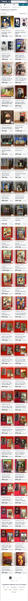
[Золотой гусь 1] (21, 140)
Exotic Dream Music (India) (6, 151)
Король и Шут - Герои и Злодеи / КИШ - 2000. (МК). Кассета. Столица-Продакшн (7, 408)
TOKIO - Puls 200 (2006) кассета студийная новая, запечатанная (20, 80)
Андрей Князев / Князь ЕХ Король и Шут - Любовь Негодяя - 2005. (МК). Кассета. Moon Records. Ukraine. (7, 363)
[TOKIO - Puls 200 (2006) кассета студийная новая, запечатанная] (21, 68)
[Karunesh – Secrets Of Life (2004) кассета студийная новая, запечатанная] (7, 68)
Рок (4, 587)
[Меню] (9, 1)
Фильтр (4, 13)
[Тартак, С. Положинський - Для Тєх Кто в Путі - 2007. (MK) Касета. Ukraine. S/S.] (21, 279)
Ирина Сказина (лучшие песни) (5, 174)
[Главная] (1, 7)
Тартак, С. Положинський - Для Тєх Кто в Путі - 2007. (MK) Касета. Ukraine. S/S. (20, 292)
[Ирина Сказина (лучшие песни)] (7, 163)
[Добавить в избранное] (12, 27)
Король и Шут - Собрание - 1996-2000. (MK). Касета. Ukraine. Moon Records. (20, 501)
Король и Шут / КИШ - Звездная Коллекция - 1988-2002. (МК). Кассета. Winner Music (20, 361)
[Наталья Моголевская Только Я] (21, 163)
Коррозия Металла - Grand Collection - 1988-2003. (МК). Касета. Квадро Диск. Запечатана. (20, 478)
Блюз (10, 589)
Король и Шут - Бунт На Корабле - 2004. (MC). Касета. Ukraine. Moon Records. (7, 547)
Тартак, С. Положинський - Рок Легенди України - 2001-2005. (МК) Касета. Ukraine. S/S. (6, 269)
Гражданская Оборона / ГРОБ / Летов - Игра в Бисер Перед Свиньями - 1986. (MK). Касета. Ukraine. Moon (20, 409)
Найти (26, 1)
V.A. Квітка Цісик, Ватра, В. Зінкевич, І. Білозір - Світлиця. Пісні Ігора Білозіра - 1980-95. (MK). (7, 571)
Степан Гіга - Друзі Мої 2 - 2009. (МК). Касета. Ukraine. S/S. (20, 314)
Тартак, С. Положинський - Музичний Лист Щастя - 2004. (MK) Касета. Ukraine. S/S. (7, 315)
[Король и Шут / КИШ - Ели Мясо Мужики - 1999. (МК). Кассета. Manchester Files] (7, 373)
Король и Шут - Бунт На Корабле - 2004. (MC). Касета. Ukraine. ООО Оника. (20, 524)
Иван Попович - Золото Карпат (5, 197)
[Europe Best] (7, 210)
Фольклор (14, 592)
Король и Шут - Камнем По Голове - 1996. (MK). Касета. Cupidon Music (20, 547)
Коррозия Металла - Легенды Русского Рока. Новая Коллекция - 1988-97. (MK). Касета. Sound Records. (7, 502)
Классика (16, 589)
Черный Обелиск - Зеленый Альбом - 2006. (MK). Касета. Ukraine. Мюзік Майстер (6, 478)
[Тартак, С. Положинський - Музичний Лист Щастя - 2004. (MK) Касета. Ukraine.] (7, 233)
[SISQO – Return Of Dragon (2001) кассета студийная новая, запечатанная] (21, 45)
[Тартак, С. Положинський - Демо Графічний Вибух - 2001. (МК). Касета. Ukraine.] (21, 233)
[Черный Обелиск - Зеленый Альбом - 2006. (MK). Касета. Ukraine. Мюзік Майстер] (7, 465)
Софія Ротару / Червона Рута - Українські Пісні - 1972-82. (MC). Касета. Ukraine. (20, 571)
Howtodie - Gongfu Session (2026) (6, 56)
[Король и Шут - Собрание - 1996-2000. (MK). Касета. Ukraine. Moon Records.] (21, 489)
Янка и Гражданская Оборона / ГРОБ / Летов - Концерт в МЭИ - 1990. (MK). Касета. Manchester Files (20, 456)
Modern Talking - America (19, 127)
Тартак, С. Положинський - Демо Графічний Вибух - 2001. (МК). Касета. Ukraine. (20, 246)
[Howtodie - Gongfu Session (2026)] (7, 45)
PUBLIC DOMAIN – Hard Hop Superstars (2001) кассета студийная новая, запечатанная (7, 104)
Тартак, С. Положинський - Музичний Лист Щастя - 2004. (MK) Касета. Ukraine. (7, 246)
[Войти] (4, 4)
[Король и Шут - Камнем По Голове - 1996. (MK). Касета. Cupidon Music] (21, 535)
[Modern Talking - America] (21, 117)
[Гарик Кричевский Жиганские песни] (21, 186)
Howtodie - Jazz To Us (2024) (20, 33)
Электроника (14, 587)
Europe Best (4, 220)
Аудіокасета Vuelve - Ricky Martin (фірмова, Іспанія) (20, 103)
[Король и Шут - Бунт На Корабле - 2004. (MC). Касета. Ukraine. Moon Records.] (7, 535)
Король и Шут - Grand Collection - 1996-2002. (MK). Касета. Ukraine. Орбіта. (7, 524)
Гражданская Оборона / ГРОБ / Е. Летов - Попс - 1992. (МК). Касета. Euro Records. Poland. (7, 432)
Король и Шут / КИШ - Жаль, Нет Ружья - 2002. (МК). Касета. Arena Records (7, 338)
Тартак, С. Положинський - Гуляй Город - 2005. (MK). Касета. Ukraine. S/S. (20, 268)
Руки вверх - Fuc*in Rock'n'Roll (6, 33)
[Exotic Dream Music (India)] (7, 140)
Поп (8, 587)
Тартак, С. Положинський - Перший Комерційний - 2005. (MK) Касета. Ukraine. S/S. (7, 292)
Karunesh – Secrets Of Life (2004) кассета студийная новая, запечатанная (7, 81)
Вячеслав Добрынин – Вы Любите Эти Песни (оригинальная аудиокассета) (7, 129)
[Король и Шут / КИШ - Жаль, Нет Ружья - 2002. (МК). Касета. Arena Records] (7, 326)
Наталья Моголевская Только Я (20, 174)
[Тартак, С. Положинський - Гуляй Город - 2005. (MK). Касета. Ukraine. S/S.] (21, 256)
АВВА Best (17, 220)
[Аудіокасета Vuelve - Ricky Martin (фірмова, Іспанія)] (20, 92)
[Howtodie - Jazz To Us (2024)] (21, 22)
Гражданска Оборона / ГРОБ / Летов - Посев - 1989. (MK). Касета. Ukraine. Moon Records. (7, 455)
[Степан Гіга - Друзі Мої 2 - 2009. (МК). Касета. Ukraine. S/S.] (21, 303)
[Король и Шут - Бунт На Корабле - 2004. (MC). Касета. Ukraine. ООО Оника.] (21, 512)
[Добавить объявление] (23, 4)
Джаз (6, 589)
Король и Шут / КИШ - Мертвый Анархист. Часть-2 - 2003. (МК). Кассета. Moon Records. (20, 385)
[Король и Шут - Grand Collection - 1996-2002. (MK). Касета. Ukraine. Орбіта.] (7, 512)
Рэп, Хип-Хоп (22, 587)
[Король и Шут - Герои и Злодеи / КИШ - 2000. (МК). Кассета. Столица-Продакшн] (7, 396)
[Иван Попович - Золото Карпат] (7, 186)
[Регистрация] (14, 4)
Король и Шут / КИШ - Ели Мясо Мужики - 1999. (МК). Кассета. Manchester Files (7, 385)
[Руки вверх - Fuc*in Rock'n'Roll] (7, 22)
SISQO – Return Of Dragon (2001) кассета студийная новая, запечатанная (20, 57)
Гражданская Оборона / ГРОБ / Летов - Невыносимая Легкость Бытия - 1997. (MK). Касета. (20, 432)
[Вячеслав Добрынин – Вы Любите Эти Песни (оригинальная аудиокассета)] (7, 117)
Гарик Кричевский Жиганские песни (19, 197)
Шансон (21, 589)
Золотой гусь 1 (19, 150)
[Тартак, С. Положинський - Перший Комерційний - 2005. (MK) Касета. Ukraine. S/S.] (7, 279)
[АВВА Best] (21, 210)
